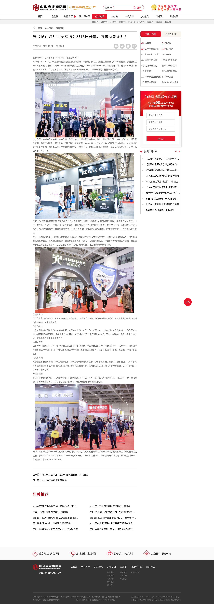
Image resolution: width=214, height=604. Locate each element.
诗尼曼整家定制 (150, 49)
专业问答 (123, 579)
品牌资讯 (104, 22)
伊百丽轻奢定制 (150, 54)
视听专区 (173, 16)
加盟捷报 (167, 22)
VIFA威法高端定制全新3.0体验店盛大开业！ (163, 182)
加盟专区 (68, 16)
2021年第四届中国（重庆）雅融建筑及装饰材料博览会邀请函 (113, 529)
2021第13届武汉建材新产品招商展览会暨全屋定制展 (113, 523)
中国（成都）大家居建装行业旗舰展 (50, 512)
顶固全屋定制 (149, 82)
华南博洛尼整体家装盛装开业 (160, 210)
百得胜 (166, 43)
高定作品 (144, 16)
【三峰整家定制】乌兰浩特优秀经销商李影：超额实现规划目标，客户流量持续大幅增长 (163, 159)
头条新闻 (140, 22)
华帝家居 (167, 76)
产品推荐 (129, 16)
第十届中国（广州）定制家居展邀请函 (52, 523)
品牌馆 (55, 16)
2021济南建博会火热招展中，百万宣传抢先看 (55, 529)
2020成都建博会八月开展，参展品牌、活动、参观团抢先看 (56, 506)
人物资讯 (113, 22)
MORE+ (178, 151)
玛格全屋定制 (169, 65)
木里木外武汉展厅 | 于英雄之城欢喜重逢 (163, 199)
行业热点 (149, 22)
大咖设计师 (135, 572)
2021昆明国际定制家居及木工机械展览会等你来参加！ (113, 512)
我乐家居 (167, 49)
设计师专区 (84, 16)
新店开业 (131, 22)
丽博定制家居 (169, 60)
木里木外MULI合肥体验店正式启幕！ (163, 193)
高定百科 (123, 575)
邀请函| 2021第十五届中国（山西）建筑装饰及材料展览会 (113, 518)
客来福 (166, 54)
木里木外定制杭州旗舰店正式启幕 (162, 204)
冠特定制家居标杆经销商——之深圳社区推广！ (163, 170)
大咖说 (114, 16)
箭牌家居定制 (149, 65)
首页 (40, 16)
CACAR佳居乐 (170, 82)
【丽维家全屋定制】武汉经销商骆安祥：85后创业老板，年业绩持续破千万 (163, 164)
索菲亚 (146, 43)
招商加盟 (85, 567)
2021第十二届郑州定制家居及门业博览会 (110, 506)
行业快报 (158, 22)
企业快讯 (95, 22)
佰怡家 (146, 71)
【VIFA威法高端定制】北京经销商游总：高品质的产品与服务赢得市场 (163, 187)
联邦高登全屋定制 (151, 76)
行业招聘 (159, 16)
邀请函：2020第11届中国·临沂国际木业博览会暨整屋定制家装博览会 (56, 518)
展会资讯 (122, 22)
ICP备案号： (46, 600)
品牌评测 (123, 572)
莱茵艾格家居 (149, 60)
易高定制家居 (169, 71)
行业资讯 (99, 16)
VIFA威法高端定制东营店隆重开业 (162, 176)
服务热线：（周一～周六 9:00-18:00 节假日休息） (156, 597)
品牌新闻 (110, 575)
